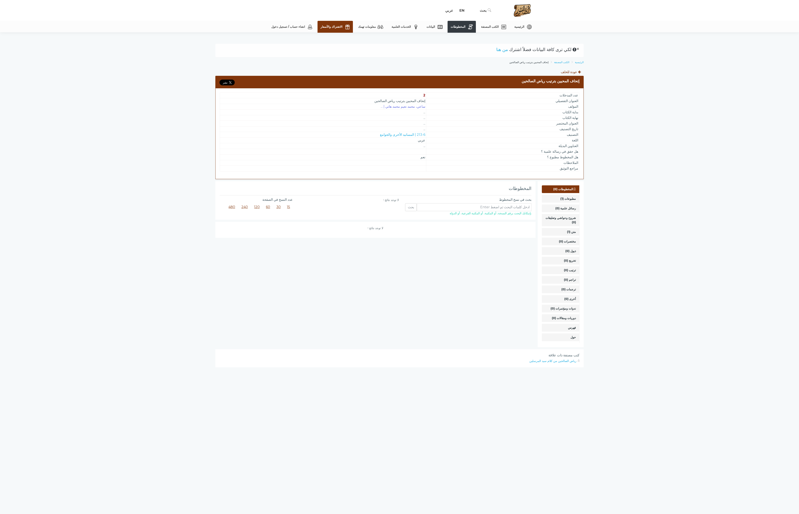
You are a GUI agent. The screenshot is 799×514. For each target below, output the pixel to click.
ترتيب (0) (570, 270)
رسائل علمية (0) (565, 208)
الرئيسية (579, 62)
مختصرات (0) (567, 241)
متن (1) (571, 232)
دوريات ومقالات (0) (564, 318)
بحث (484, 10)
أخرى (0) (570, 299)
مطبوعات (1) (568, 199)
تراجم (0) (570, 280)
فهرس (572, 327)
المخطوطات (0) (563, 189)
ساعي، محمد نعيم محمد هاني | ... (403, 107)
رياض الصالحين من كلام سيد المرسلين (552, 361)
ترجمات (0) (568, 289)
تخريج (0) (570, 260)
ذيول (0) (570, 251)
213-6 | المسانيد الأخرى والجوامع (402, 135)
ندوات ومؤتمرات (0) (563, 308)
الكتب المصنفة (561, 62)
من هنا (502, 49)
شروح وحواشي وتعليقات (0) (561, 220)
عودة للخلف (569, 72)
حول (573, 337)
